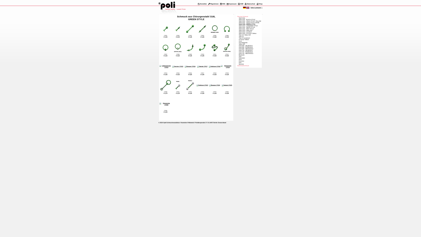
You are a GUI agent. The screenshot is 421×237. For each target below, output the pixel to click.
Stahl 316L (242, 18)
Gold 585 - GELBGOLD (246, 46)
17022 (190, 91)
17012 (227, 54)
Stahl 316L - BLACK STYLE (247, 19)
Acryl (240, 41)
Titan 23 (241, 36)
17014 (165, 73)
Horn (240, 59)
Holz (240, 62)
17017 (202, 73)
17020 (165, 91)
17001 (165, 35)
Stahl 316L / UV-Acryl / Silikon (247, 33)
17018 (214, 73)
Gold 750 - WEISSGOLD (246, 53)
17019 (227, 73)
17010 (202, 54)
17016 (190, 73)
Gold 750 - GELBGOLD (246, 50)
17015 (177, 73)
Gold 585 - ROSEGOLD (246, 47)
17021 (177, 91)
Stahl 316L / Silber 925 (245, 30)
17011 (214, 54)
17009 (190, 54)
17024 (214, 91)
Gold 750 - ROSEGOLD (246, 52)
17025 (227, 91)
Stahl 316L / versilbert (245, 32)
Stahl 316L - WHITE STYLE (247, 27)
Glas (240, 56)
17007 (165, 54)
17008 (177, 54)
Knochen (241, 61)
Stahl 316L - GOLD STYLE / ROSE (249, 22)
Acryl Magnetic (243, 42)
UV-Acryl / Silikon (244, 39)
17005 (214, 35)
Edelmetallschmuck (243, 65)
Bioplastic (242, 55)
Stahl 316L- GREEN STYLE (247, 24)
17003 (190, 35)
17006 (227, 35)
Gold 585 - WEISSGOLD (246, 49)
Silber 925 (242, 44)
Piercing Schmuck (242, 16)
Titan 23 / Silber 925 (245, 35)
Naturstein (242, 58)
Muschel (241, 64)
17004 (202, 35)
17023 (202, 91)
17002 (177, 35)
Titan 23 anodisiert (244, 38)
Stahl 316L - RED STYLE (246, 29)
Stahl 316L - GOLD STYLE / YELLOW (250, 21)
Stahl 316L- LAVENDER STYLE (248, 26)
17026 (165, 110)
